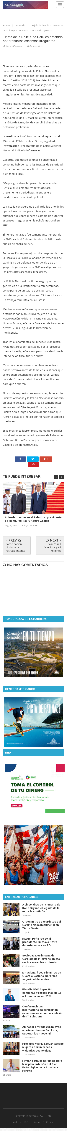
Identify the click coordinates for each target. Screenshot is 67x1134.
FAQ (26, 1122)
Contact (50, 1122)
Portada (21, 25)
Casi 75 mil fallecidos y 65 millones (52, 547)
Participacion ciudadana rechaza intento (15, 547)
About (37, 1122)
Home (6, 25)
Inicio (15, 1122)
